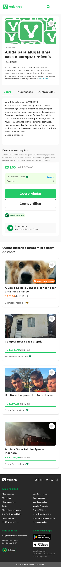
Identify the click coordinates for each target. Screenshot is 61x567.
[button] (30, 31)
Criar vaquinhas (8, 502)
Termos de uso (8, 518)
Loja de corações (40, 502)
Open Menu (56, 7)
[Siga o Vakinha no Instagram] (36, 479)
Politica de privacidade (11, 514)
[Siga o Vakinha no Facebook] (41, 479)
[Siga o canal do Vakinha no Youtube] (47, 479)
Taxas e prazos (39, 498)
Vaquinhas (6, 498)
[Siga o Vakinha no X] (52, 479)
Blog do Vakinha (39, 510)
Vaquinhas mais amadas (12, 510)
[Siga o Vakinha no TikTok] (57, 479)
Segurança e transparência (44, 518)
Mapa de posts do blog (42, 514)
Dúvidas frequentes (41, 494)
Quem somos (8, 494)
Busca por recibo (40, 522)
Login (4, 506)
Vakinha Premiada (40, 506)
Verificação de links (10, 522)
